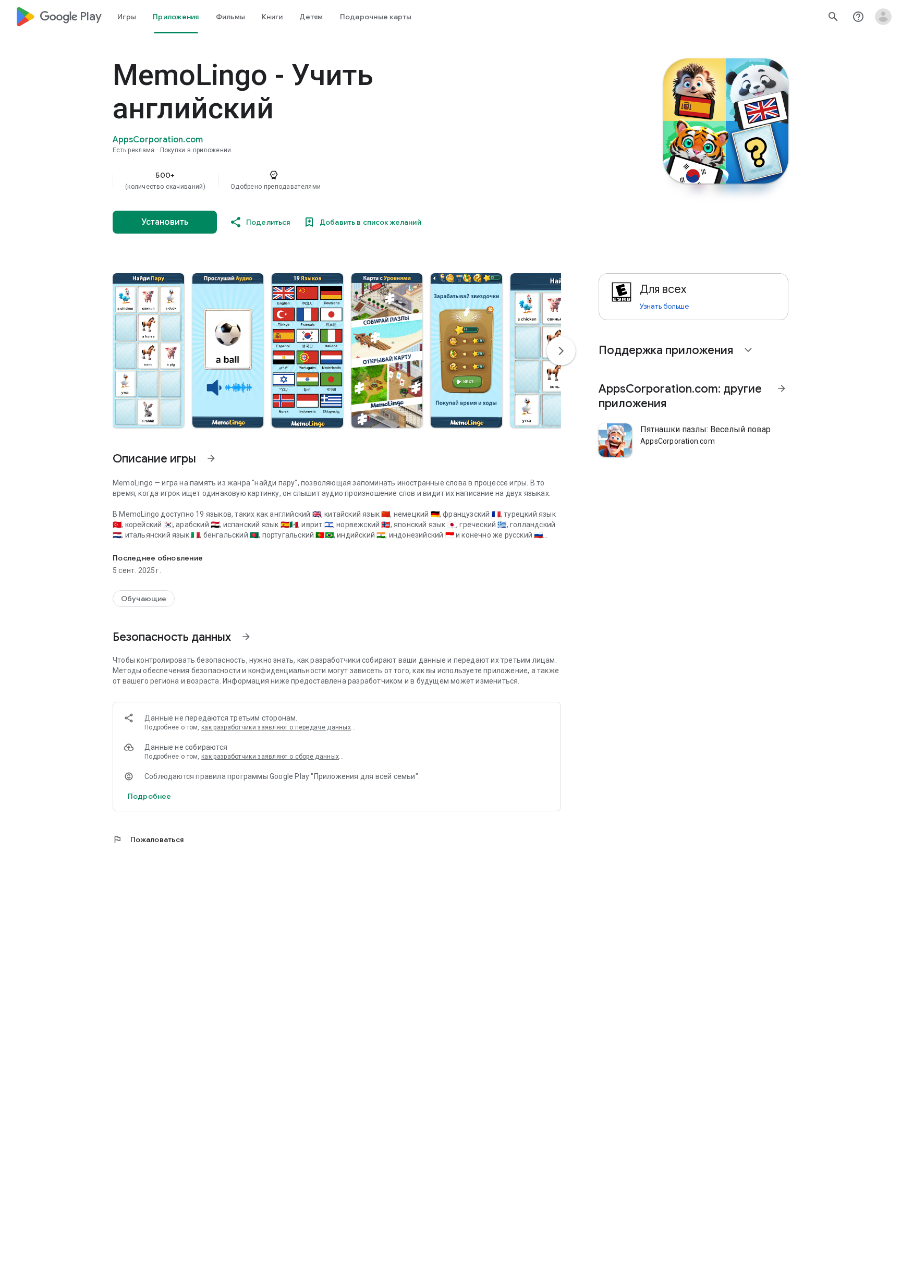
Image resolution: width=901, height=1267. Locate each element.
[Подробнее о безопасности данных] (149, 796)
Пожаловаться (148, 839)
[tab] (126, 16)
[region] (321, 180)
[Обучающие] (144, 598)
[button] (148, 350)
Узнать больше (664, 306)
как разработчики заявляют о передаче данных (276, 727)
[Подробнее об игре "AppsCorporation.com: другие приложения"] (781, 388)
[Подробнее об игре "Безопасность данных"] (246, 636)
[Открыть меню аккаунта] (883, 16)
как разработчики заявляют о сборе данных (270, 756)
